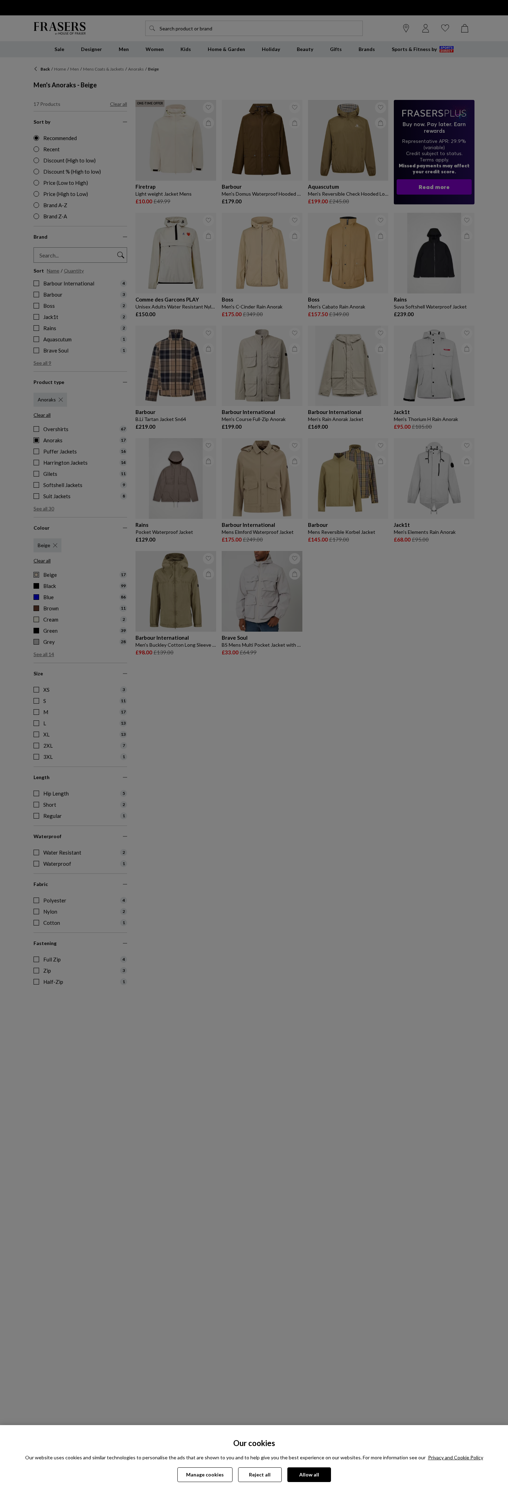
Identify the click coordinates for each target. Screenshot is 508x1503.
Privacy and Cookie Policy (455, 1457)
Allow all (309, 1474)
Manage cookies (205, 1474)
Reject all (260, 1474)
